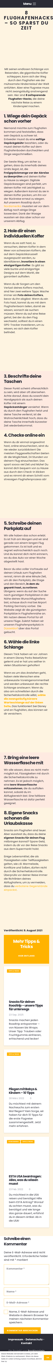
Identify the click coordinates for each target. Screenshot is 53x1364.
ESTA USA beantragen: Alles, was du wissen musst (25, 1180)
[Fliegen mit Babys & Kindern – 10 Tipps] (26, 1066)
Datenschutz (34, 1339)
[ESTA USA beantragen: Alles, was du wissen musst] (26, 1153)
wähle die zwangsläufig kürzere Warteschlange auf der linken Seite (25, 700)
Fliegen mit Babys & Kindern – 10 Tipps (23, 1091)
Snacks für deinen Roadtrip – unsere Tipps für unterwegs (26, 1005)
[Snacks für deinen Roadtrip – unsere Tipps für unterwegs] (26, 981)
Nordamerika (12, 206)
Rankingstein (36, 1350)
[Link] (4, 4)
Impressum (15, 1339)
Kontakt (26, 1343)
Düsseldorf (11, 628)
